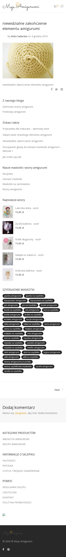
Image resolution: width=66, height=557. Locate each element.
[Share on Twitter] (56, 89)
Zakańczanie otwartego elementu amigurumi (27, 134)
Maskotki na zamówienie (16, 184)
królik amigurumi (12, 314)
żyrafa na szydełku (13, 371)
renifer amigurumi (36, 347)
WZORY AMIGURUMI (14, 444)
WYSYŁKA (8, 465)
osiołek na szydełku (13, 347)
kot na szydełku (51, 310)
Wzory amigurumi (12, 189)
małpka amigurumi (34, 328)
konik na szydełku (12, 310)
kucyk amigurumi (34, 319)
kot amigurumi (32, 310)
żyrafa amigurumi (44, 366)
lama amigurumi (52, 324)
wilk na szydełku (30, 357)
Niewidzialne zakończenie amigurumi (23, 141)
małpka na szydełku (13, 333)
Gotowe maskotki (12, 179)
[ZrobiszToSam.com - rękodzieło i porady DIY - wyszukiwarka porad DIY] (4, 513)
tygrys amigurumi (52, 352)
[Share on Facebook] (51, 89)
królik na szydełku (33, 314)
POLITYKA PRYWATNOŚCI (17, 502)
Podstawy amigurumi (14, 111)
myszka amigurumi (33, 338)
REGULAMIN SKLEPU (14, 487)
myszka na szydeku (13, 342)
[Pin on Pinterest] (61, 89)
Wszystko (8, 173)
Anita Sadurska (19, 36)
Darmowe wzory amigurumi (18, 106)
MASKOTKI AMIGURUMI (16, 439)
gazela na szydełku (35, 295)
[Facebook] (3, 549)
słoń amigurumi (11, 352)
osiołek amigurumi (36, 342)
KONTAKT (8, 497)
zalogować (20, 413)
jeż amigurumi (11, 305)
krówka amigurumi (13, 319)
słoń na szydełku (31, 352)
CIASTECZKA (10, 492)
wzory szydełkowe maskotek (17, 366)
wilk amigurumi (11, 357)
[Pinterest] (8, 549)
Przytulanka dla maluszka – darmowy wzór (26, 128)
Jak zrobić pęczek (12, 157)
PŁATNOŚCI (9, 460)
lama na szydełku (12, 328)
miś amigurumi (34, 333)
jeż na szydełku (29, 305)
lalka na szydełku (32, 324)
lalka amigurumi (11, 324)
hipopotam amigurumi (15, 300)
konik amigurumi (49, 305)
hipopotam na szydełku (41, 300)
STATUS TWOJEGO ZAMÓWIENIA (21, 470)
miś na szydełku (11, 338)
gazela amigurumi (12, 295)
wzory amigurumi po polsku (17, 361)
